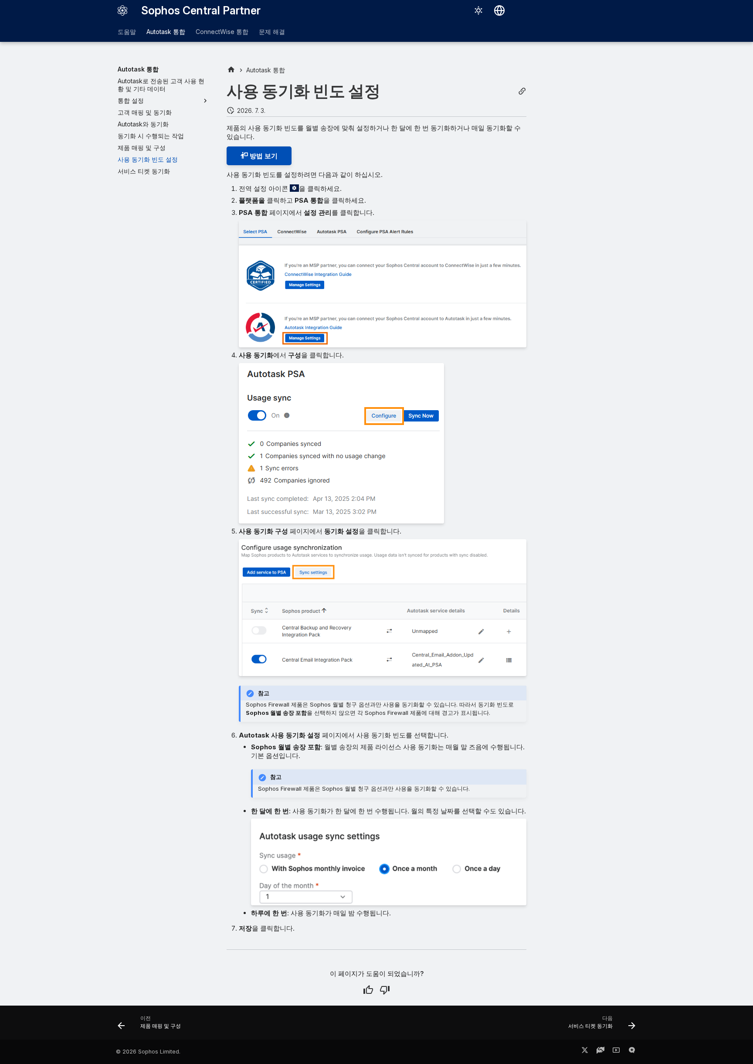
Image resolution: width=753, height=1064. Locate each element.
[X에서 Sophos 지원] (585, 1052)
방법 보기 (263, 156)
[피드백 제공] (632, 1052)
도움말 (127, 31)
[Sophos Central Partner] (122, 10)
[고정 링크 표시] (522, 91)
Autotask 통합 (165, 31)
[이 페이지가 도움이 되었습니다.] (368, 990)
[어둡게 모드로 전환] (478, 10)
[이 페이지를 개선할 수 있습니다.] (384, 990)
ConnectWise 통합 (222, 31)
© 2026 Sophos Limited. (148, 1051)
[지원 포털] (600, 1052)
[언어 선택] (499, 10)
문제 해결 (272, 31)
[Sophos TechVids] (616, 1052)
